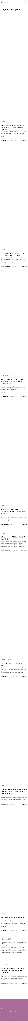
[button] (25, 2)
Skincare (5, 505)
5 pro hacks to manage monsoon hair (13, 917)
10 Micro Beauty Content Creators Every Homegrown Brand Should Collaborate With (12, 381)
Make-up (5, 533)
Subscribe (24, 1008)
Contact (16, 1011)
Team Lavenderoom (6, 266)
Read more (24, 140)
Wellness (5, 965)
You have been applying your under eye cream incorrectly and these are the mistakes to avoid (14, 791)
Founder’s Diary (17, 1008)
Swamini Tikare (5, 396)
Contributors (9, 1008)
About (11, 1011)
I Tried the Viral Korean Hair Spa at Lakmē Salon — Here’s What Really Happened (12, 127)
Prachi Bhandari (5, 524)
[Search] (22, 2)
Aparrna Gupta (5, 140)
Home (2, 1008)
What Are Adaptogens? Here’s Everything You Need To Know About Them (13, 511)
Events (4, 249)
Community (6, 376)
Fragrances (6, 659)
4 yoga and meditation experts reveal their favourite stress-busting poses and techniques (13, 970)
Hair (3, 121)
